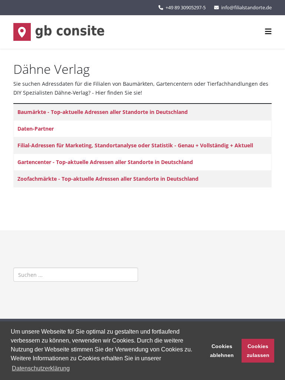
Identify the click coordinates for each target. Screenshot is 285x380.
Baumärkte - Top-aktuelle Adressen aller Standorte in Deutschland (102, 111)
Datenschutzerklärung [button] (41, 368)
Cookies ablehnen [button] (222, 350)
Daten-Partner (35, 128)
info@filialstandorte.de (246, 7)
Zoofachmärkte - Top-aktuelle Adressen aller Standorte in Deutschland (108, 178)
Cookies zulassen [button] (258, 350)
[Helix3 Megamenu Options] (268, 31)
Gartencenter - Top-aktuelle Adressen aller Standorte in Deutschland (105, 162)
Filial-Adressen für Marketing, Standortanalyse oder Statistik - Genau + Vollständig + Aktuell (135, 145)
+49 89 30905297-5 (186, 7)
